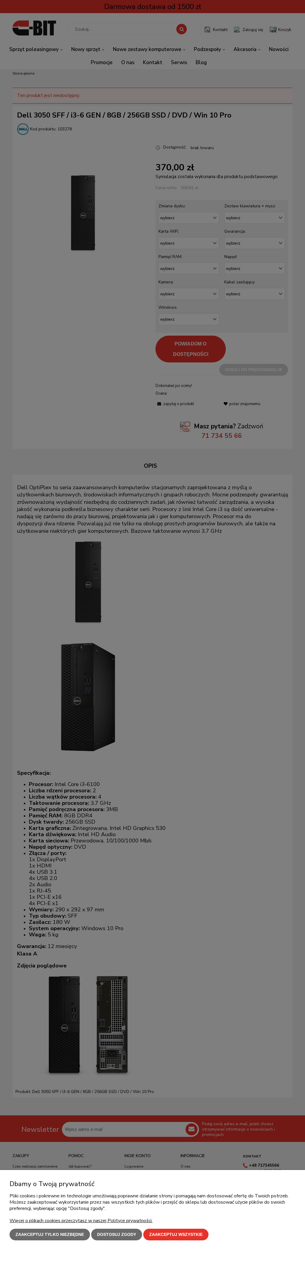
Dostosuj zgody (116, 1234)
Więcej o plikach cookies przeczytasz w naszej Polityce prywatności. (81, 1220)
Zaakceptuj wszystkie (176, 1234)
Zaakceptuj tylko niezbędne (49, 1234)
